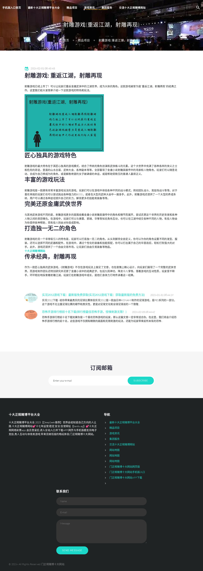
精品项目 (84, 40)
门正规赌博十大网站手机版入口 (127, 472)
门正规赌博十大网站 (52, 564)
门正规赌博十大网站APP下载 (125, 477)
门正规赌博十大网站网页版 (124, 466)
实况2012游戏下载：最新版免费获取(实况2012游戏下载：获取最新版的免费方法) (93, 295)
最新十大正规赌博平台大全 (44, 7)
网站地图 (114, 450)
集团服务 (114, 438)
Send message (72, 550)
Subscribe (141, 380)
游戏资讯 (114, 433)
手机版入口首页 (11, 7)
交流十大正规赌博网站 (122, 444)
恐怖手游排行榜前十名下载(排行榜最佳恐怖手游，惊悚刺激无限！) (84, 312)
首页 (66, 40)
